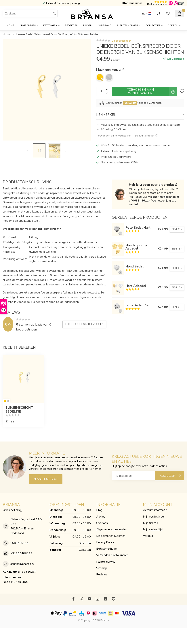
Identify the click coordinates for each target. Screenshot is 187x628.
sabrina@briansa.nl (165, 197)
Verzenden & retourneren (112, 555)
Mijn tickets (150, 523)
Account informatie (155, 510)
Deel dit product (145, 135)
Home (10, 25)
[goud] (5, 401)
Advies (100, 517)
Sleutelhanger (127, 25)
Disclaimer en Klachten (110, 536)
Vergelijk (148, 536)
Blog (99, 510)
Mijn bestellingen (154, 517)
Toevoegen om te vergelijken (113, 135)
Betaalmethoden (107, 549)
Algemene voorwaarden (111, 529)
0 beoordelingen (121, 41)
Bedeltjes (71, 25)
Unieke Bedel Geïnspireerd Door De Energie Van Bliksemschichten (57, 34)
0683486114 (141, 201)
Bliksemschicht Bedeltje (19, 409)
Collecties (153, 25)
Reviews (101, 574)
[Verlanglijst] (168, 13)
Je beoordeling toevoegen (84, 324)
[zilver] (8, 401)
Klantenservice (132, 3)
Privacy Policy (105, 542)
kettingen (50, 25)
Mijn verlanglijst (153, 529)
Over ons (102, 523)
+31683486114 (21, 553)
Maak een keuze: (109, 69)
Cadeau (173, 25)
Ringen (87, 25)
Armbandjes (27, 25)
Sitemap (101, 568)
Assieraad (104, 25)
